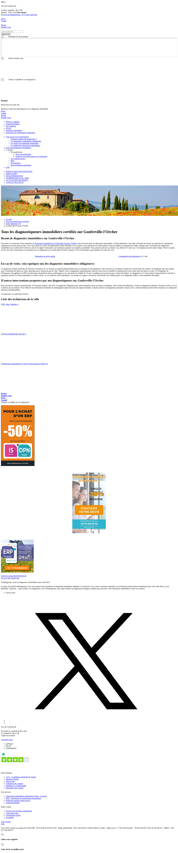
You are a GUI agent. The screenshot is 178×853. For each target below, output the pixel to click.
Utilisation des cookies (14, 784)
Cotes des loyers (12, 813)
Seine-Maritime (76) (13, 224)
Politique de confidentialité (16, 786)
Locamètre (10, 817)
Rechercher (6, 34)
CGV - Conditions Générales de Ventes (21, 777)
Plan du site (10, 781)
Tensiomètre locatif (13, 815)
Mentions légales (12, 779)
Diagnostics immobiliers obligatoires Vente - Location (26, 796)
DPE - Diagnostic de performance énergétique (23, 798)
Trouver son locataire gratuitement (19, 811)
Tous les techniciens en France (17, 221)
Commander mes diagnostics (129, 256)
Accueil (9, 219)
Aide (3, 824)
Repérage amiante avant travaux (18, 800)
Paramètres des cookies (14, 788)
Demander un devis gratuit (45, 256)
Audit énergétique (12, 803)
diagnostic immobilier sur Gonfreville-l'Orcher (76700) (56, 243)
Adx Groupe (6, 822)
